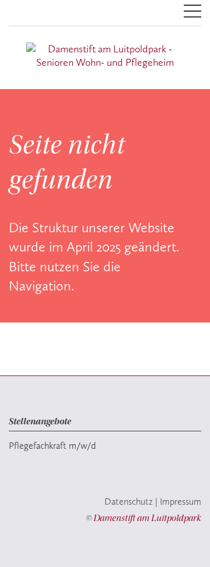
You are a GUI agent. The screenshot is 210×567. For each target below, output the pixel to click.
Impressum (180, 501)
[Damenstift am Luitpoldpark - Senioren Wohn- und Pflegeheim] (105, 55)
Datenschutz (128, 501)
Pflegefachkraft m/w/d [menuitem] (52, 445)
